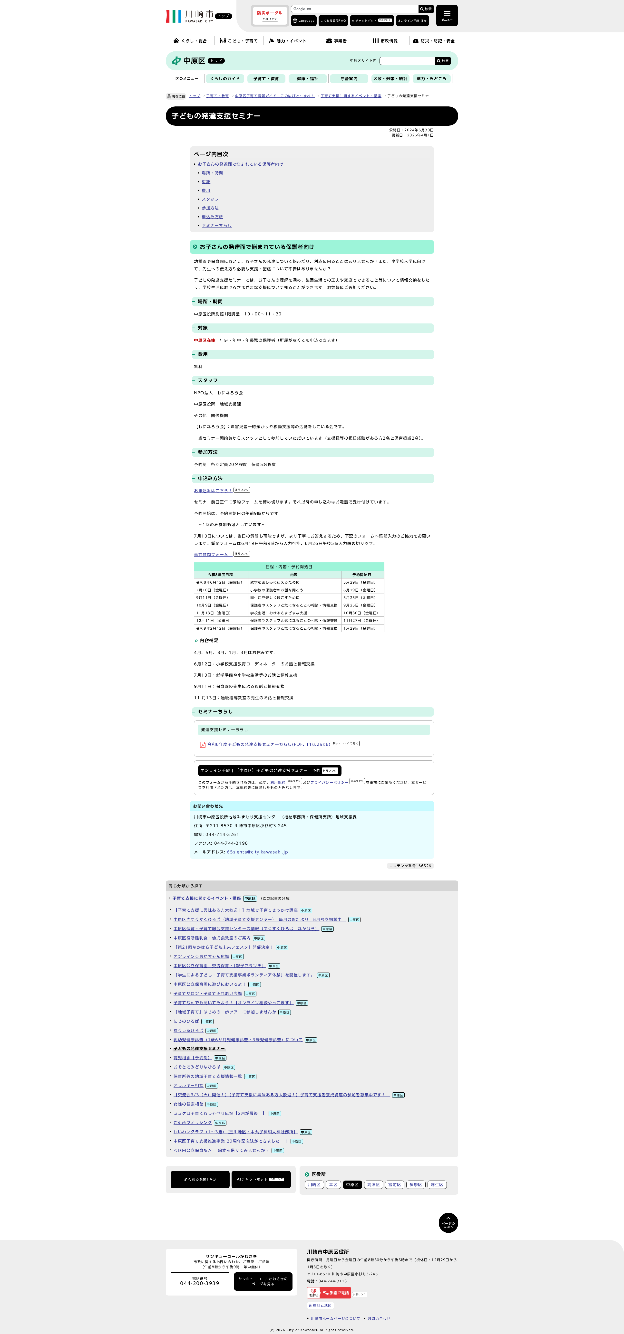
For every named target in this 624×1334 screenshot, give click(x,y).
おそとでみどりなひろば (204, 1067)
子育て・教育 (217, 96)
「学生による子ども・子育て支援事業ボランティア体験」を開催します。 (251, 975)
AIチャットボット (371, 20)
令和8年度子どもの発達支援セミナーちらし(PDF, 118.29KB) (282, 744)
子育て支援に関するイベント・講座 (351, 96)
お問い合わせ (379, 1318)
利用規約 (285, 782)
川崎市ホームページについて (336, 1318)
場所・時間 (212, 173)
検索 (428, 9)
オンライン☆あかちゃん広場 (208, 956)
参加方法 (210, 208)
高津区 (373, 1185)
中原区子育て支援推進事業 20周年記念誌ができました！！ (238, 1141)
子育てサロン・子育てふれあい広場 (214, 993)
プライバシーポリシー (337, 782)
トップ (194, 96)
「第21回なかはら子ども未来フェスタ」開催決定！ (230, 947)
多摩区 (416, 1185)
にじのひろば (193, 1021)
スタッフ (210, 199)
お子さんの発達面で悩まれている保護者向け (241, 164)
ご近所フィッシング (199, 1123)
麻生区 (437, 1185)
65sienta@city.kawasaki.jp (257, 852)
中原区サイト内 (363, 60)
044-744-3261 (222, 834)
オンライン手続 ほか (412, 20)
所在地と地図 (320, 1305)
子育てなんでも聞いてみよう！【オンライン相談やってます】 (240, 1003)
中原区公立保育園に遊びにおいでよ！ (217, 984)
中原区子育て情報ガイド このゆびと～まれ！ (275, 96)
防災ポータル (270, 15)
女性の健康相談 (195, 1104)
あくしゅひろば (195, 1030)
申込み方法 (212, 217)
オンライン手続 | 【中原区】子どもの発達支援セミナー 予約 (268, 770)
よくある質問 (333, 20)
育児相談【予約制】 (199, 1058)
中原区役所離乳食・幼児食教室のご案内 (219, 938)
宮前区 (394, 1185)
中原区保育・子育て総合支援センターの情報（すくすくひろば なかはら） (253, 929)
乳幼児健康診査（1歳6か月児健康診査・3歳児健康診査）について (245, 1040)
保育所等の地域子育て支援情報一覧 (214, 1076)
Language (307, 20)
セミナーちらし (217, 225)
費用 (206, 190)
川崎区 (314, 1185)
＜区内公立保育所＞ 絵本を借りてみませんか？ (228, 1150)
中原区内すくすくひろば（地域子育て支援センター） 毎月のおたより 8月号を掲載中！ (266, 919)
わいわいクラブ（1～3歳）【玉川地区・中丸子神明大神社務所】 (242, 1132)
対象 (206, 182)
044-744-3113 (333, 1281)
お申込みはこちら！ (221, 491)
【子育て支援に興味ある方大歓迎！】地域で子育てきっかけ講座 (242, 910)
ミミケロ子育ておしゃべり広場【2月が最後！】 (227, 1113)
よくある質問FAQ (200, 1179)
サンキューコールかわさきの (263, 1281)
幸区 (333, 1185)
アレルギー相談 (195, 1086)
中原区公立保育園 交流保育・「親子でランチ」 (226, 966)
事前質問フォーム (221, 555)
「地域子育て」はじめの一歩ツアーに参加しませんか (232, 1012)
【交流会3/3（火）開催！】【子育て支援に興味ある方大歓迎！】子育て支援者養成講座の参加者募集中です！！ (288, 1095)
